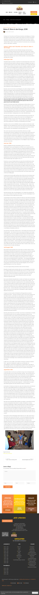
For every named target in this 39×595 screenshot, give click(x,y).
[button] (33, 12)
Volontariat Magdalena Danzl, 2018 (28, 459)
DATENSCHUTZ (9, 585)
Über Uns (10, 12)
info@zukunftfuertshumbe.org (24, 579)
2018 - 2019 (6, 553)
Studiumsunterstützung (32, 558)
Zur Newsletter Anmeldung (19, 540)
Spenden (19, 553)
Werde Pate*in (19, 555)
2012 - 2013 (6, 562)
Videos (19, 548)
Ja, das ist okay (35, 592)
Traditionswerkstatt (32, 561)
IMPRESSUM (4, 585)
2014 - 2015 (6, 559)
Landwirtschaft (32, 551)
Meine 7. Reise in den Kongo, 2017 (11, 459)
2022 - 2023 (6, 548)
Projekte (20, 12)
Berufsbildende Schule (32, 564)
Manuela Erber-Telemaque (10, 31)
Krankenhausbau (32, 565)
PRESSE (20, 13)
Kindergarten (32, 546)
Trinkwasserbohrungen (32, 562)
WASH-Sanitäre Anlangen (32, 553)
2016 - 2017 (6, 556)
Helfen (24, 12)
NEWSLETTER (19, 539)
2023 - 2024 (6, 546)
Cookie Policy (3, 593)
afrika (4, 453)
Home (7, 12)
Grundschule (32, 548)
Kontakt (24, 13)
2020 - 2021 (6, 551)
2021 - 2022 (6, 549)
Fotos (19, 549)
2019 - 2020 (6, 552)
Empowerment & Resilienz (32, 566)
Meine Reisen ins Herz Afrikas (11, 27)
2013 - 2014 (6, 561)
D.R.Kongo (7, 19)
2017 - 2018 (6, 555)
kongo (7, 453)
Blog (19, 558)
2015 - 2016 (6, 558)
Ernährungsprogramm (32, 552)
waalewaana (10, 453)
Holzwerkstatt (32, 555)
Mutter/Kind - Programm (32, 559)
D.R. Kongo (16, 12)
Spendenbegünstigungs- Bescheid (19, 559)
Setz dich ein (19, 556)
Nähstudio (32, 556)
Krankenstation (32, 549)
